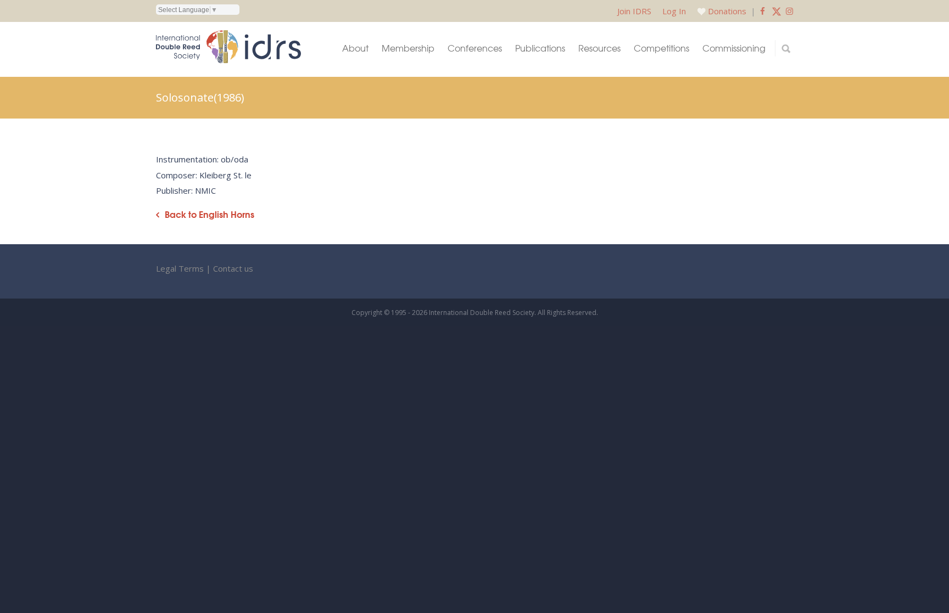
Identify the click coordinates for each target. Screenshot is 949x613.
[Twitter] (776, 10)
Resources (599, 48)
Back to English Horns (209, 214)
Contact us (233, 268)
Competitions (661, 48)
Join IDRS (634, 10)
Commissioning (734, 48)
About (355, 48)
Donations (727, 10)
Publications (540, 48)
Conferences (475, 48)
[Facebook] (762, 10)
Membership (408, 48)
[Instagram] (789, 10)
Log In (674, 10)
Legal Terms (180, 268)
